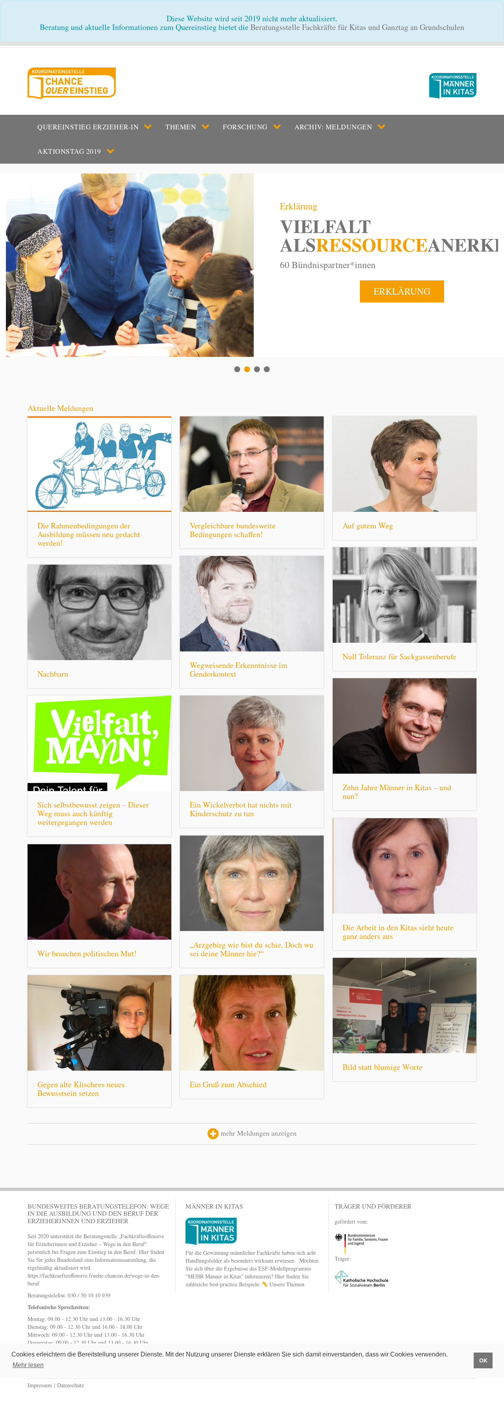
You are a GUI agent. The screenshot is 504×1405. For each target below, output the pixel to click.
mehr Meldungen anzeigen (257, 1133)
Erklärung (402, 291)
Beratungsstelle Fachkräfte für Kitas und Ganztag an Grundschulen (357, 27)
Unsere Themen (286, 1284)
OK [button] (483, 1360)
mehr (139, 496)
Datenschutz (70, 1385)
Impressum (40, 1385)
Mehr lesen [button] (28, 1365)
